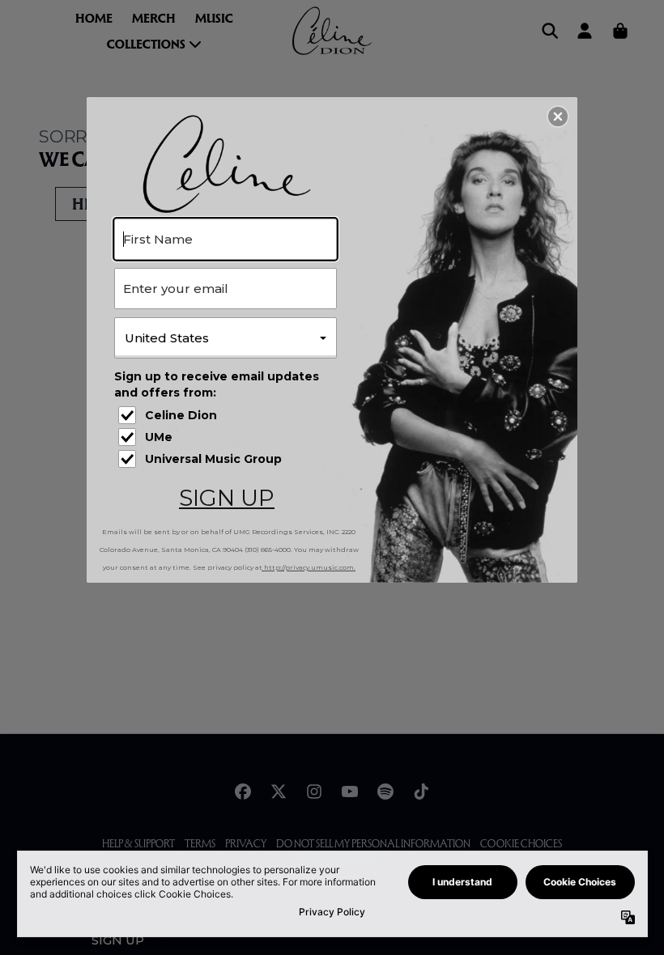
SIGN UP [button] (227, 497)
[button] (558, 116)
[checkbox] (227, 415)
